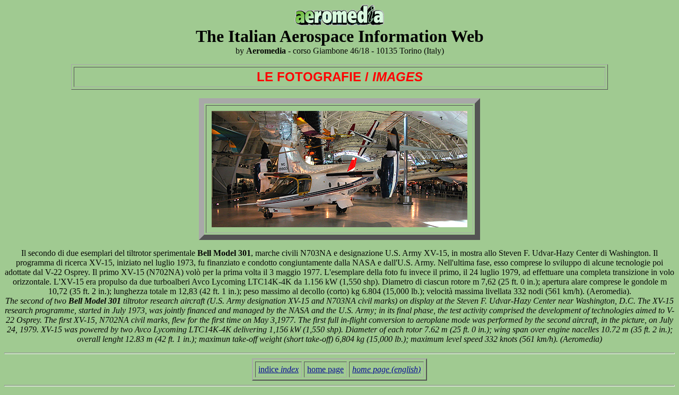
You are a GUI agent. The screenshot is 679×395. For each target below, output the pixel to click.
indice (278, 369)
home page (325, 369)
